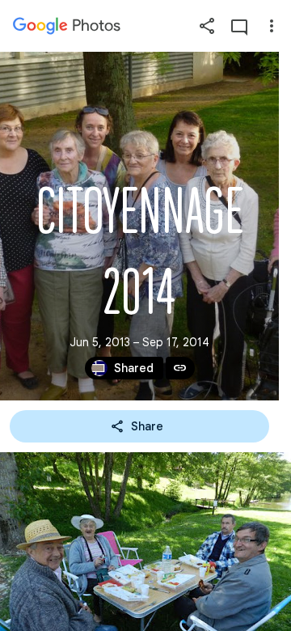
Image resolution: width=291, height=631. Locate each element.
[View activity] (239, 26)
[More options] (271, 26)
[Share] (207, 26)
